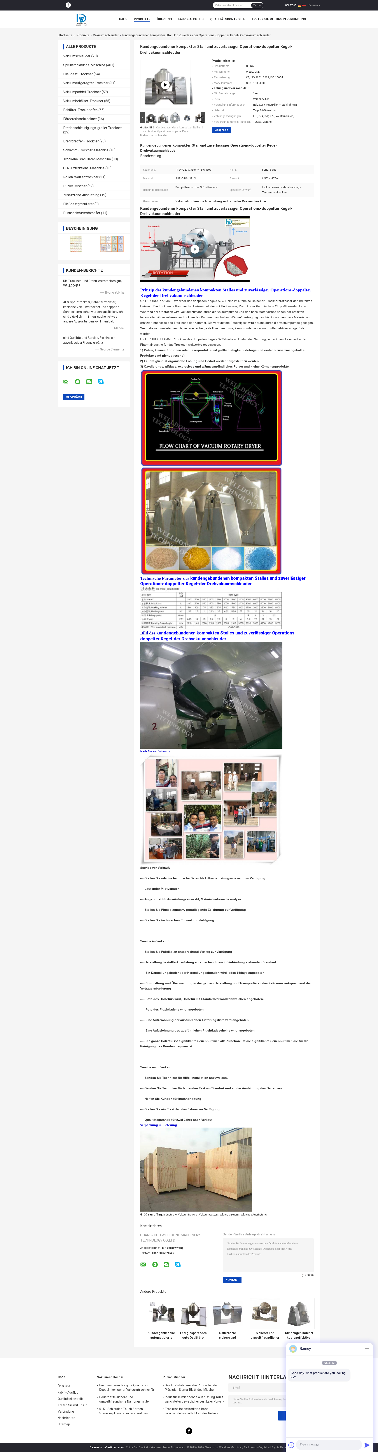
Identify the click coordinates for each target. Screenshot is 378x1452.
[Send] (367, 1445)
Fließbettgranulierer (78, 204)
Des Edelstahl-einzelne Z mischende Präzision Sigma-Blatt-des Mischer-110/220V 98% (191, 1388)
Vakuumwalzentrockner (213, 1214)
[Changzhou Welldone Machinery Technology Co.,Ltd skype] (103, 381)
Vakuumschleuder (106, 35)
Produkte (142, 19)
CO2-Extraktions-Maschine (84, 168)
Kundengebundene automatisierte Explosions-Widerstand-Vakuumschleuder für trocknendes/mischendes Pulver (161, 1335)
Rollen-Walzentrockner (80, 177)
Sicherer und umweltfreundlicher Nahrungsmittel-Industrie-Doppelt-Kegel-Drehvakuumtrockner (264, 1335)
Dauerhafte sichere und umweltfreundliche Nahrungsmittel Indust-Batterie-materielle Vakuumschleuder (227, 1335)
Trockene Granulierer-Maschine (87, 159)
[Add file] (291, 1445)
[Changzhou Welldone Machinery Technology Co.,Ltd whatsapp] (80, 382)
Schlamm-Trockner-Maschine (85, 150)
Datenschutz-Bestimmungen (107, 1447)
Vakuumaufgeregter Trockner (85, 83)
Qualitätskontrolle (227, 19)
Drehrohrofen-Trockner (81, 141)
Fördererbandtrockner (80, 119)
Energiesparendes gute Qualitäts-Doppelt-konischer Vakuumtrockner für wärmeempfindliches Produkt (193, 1335)
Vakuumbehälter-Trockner (83, 101)
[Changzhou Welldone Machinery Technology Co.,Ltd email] (68, 382)
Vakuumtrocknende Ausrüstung (248, 1214)
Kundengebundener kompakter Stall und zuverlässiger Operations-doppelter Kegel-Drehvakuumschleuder (171, 131)
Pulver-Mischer (75, 186)
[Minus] (367, 1348)
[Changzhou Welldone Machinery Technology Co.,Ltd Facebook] (68, 5)
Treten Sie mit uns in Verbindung (279, 19)
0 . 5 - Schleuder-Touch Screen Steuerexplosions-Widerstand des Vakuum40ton (123, 1411)
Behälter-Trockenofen (80, 110)
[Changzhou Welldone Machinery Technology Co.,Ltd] (82, 19)
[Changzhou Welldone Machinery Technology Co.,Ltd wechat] (91, 382)
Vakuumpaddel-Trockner (82, 92)
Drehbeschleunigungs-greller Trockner (92, 128)
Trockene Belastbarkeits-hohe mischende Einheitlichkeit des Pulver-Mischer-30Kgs (191, 1411)
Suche (257, 5)
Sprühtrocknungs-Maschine (84, 65)
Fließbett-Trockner (78, 74)
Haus (123, 19)
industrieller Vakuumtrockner (180, 1214)
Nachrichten (66, 1418)
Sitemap (64, 1424)
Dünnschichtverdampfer (81, 213)
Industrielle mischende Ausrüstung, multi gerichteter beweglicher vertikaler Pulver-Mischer (194, 1400)
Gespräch (290, 5)
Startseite (65, 35)
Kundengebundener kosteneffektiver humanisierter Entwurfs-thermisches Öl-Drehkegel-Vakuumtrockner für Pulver (299, 1335)
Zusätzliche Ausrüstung (81, 195)
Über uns (164, 19)
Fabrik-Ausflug (191, 19)
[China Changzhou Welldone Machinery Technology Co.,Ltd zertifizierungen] (76, 244)
